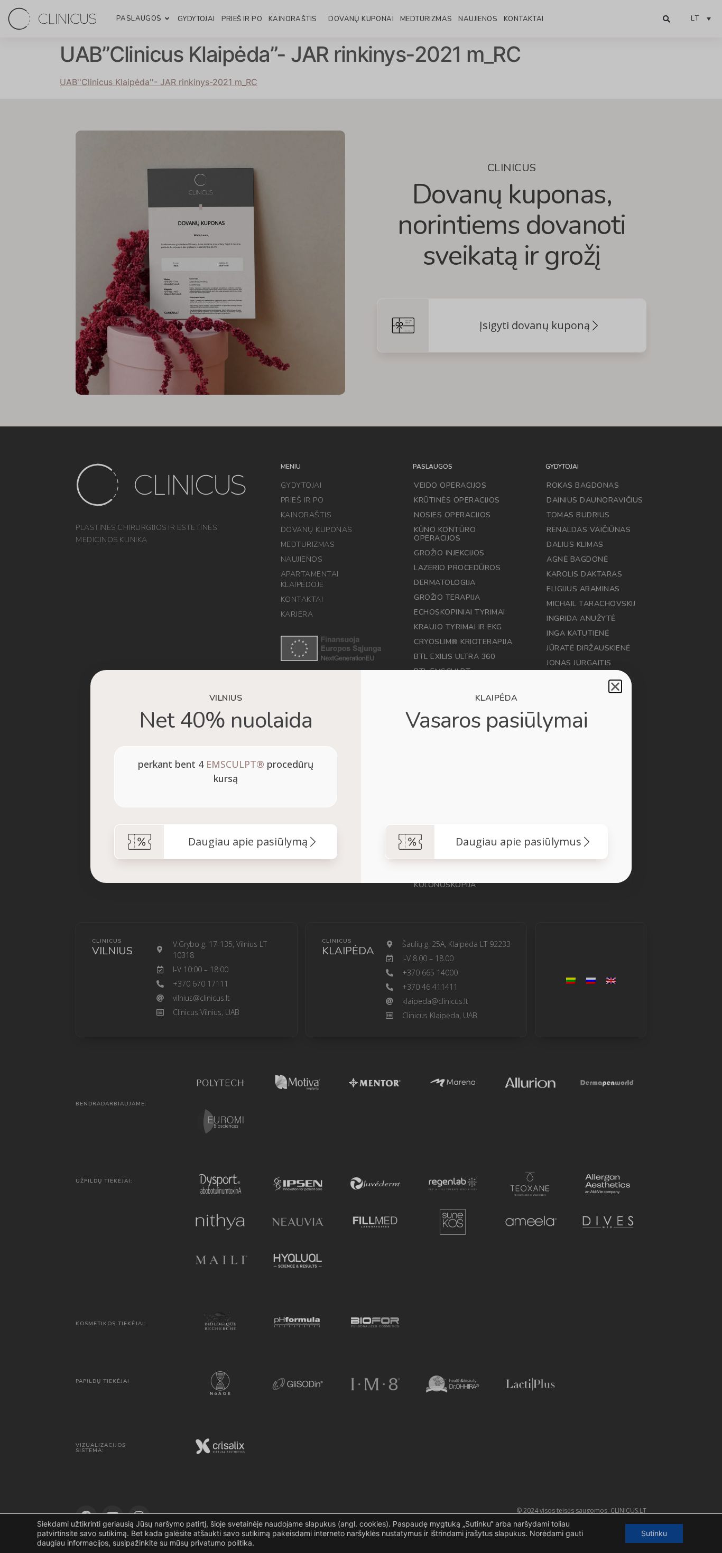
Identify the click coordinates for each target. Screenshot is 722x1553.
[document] (361, 776)
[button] (615, 686)
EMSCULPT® (235, 764)
